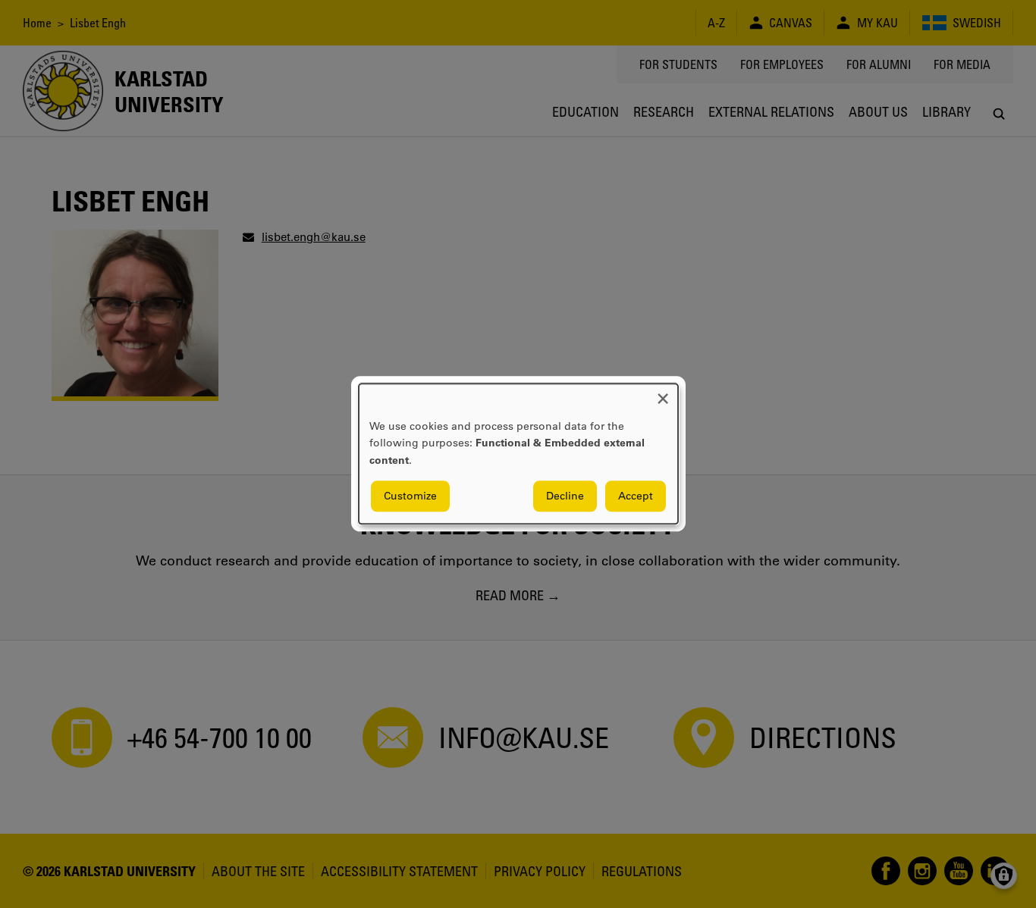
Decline (565, 496)
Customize (410, 496)
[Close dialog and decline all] (663, 393)
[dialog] (518, 454)
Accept (635, 496)
